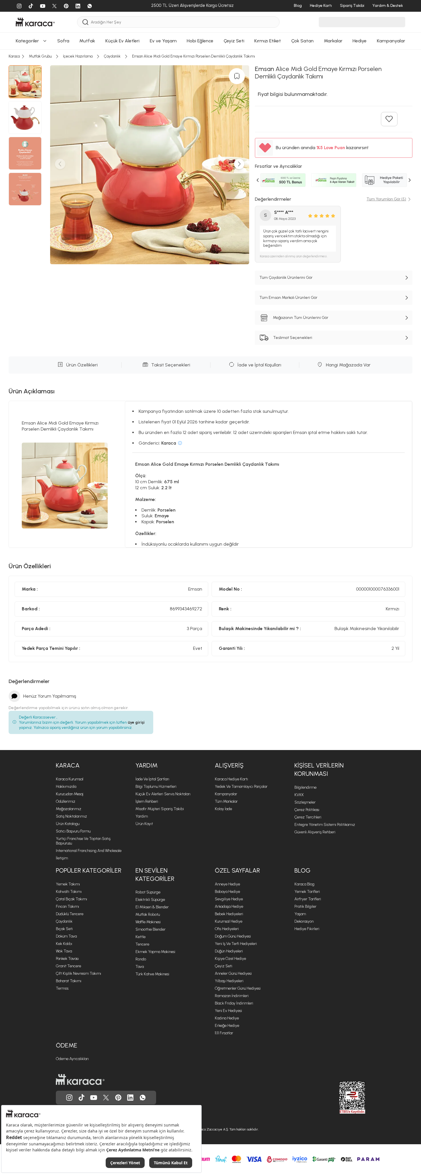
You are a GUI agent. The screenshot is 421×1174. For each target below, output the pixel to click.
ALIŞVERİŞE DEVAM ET (210, 29)
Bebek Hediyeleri (229, 913)
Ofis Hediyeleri (227, 928)
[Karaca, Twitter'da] (106, 1097)
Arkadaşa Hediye (229, 906)
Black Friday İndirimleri (234, 1003)
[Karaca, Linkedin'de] (130, 1097)
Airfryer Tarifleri (307, 899)
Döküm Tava (66, 936)
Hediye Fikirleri (306, 928)
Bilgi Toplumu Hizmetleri (155, 786)
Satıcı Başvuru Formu (73, 831)
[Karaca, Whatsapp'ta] (142, 1097)
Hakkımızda (66, 786)
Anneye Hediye (227, 884)
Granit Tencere (68, 966)
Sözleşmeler (305, 802)
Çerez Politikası (306, 809)
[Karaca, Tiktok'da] (81, 1097)
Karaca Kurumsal (69, 779)
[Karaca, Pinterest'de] (118, 1097)
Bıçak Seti (64, 928)
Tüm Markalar (226, 801)
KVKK (299, 794)
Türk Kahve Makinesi (152, 974)
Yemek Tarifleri (307, 891)
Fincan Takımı (67, 906)
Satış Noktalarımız (71, 816)
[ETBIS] (342, 1098)
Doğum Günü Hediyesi (233, 936)
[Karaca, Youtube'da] (93, 1097)
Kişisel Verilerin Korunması (319, 769)
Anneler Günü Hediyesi (233, 973)
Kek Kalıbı (64, 943)
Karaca (68, 765)
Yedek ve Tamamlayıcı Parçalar (241, 786)
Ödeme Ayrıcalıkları (72, 1058)
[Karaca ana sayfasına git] (80, 1079)
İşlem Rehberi (146, 801)
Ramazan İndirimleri (232, 995)
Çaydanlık (64, 921)
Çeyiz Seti (223, 966)
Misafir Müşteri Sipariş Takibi (159, 808)
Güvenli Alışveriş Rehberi (314, 832)
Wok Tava (64, 951)
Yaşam (300, 913)
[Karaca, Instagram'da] (69, 1097)
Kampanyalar (226, 794)
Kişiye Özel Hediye (230, 958)
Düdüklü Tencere (69, 913)
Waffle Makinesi (148, 922)
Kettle (140, 936)
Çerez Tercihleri (307, 817)
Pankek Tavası (67, 958)
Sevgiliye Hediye (229, 899)
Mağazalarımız (68, 808)
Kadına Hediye (227, 1018)
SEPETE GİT (210, 43)
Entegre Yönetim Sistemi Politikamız (324, 824)
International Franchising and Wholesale (88, 850)
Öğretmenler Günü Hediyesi (238, 988)
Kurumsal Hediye (228, 921)
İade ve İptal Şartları (152, 779)
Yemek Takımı (68, 884)
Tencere (142, 944)
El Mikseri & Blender (152, 907)
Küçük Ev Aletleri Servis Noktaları (162, 794)
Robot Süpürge (147, 892)
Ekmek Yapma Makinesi (155, 951)
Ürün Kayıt (144, 823)
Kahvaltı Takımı (69, 891)
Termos (62, 988)
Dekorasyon (304, 921)
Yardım (146, 765)
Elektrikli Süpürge (150, 899)
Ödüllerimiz (65, 801)
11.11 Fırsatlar (224, 1033)
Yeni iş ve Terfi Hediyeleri (236, 943)
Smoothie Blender (150, 929)
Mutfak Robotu (147, 914)
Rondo (140, 959)
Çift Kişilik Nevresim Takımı (78, 973)
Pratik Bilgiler (305, 906)
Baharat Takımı (68, 980)
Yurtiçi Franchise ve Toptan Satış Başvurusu (83, 841)
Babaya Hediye (227, 891)
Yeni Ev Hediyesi (228, 1010)
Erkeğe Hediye (227, 1025)
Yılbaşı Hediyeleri (229, 980)
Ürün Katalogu (67, 823)
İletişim (62, 858)
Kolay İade (223, 808)
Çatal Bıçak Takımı (71, 899)
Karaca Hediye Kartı (231, 779)
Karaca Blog (304, 884)
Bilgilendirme (305, 787)
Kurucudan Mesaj (69, 794)
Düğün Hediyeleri (229, 951)
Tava (139, 966)
